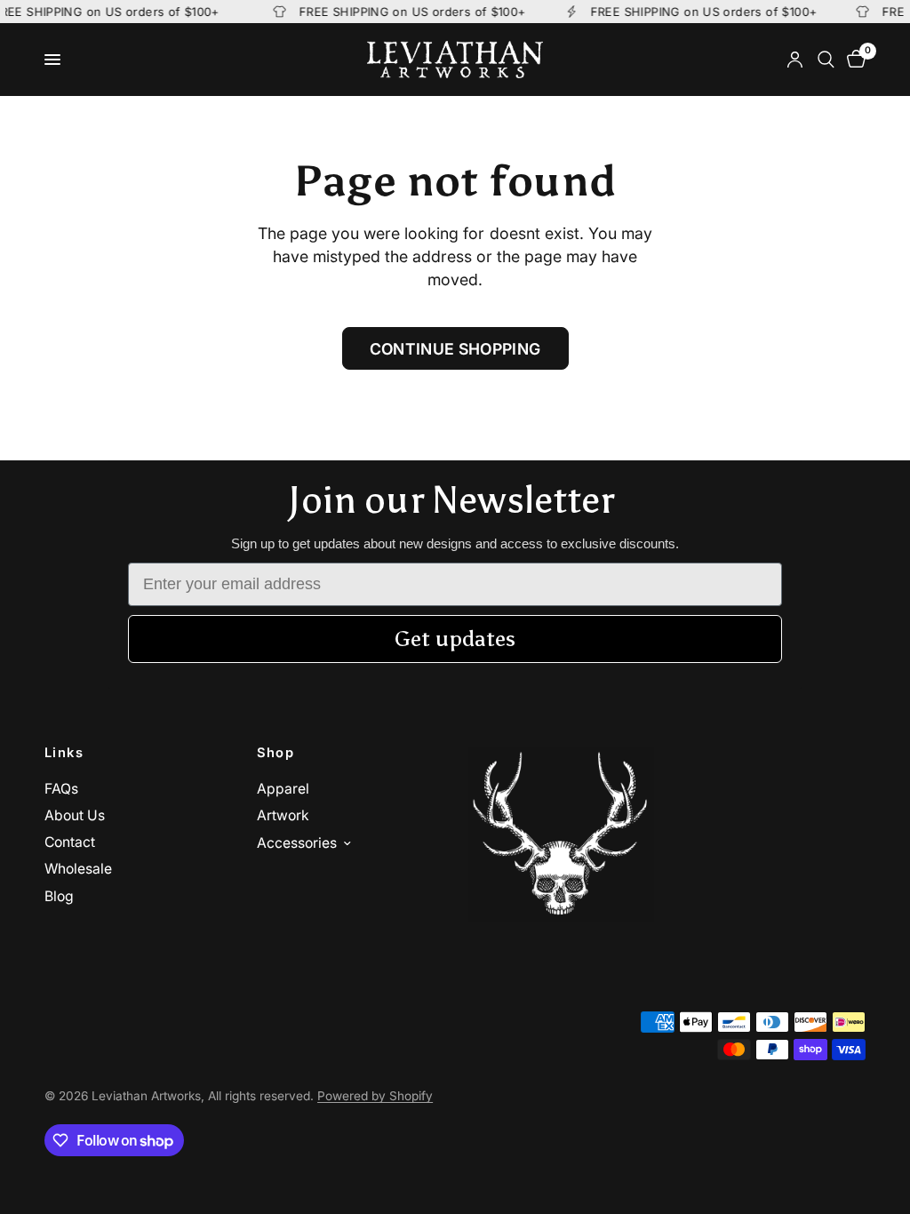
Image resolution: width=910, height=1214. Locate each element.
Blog (59, 896)
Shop (276, 753)
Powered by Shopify (375, 1096)
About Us (74, 815)
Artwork (283, 815)
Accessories (297, 843)
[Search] (826, 59)
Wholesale (78, 868)
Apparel (283, 788)
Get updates (455, 638)
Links (64, 753)
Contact (69, 842)
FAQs (61, 788)
